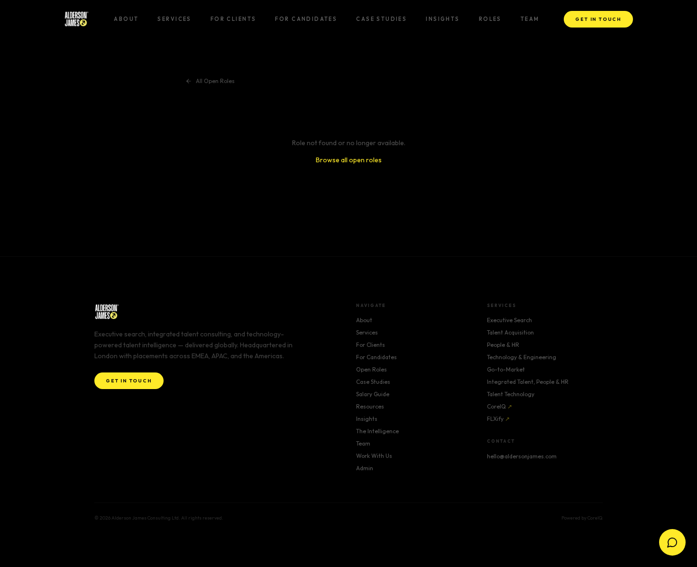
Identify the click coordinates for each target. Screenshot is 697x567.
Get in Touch (598, 19)
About (126, 19)
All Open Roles (215, 80)
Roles (490, 19)
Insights (442, 19)
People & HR (503, 344)
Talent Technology (510, 394)
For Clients (234, 19)
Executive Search (509, 320)
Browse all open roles (349, 160)
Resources (370, 406)
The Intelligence (377, 431)
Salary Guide (372, 394)
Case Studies (381, 19)
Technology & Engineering (521, 357)
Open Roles (371, 369)
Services (174, 19)
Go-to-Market (506, 369)
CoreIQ (499, 406)
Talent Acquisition (510, 332)
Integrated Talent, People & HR (528, 381)
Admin (364, 468)
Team (530, 19)
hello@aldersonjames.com (522, 456)
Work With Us (374, 455)
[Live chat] (672, 542)
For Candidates (306, 19)
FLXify (498, 418)
